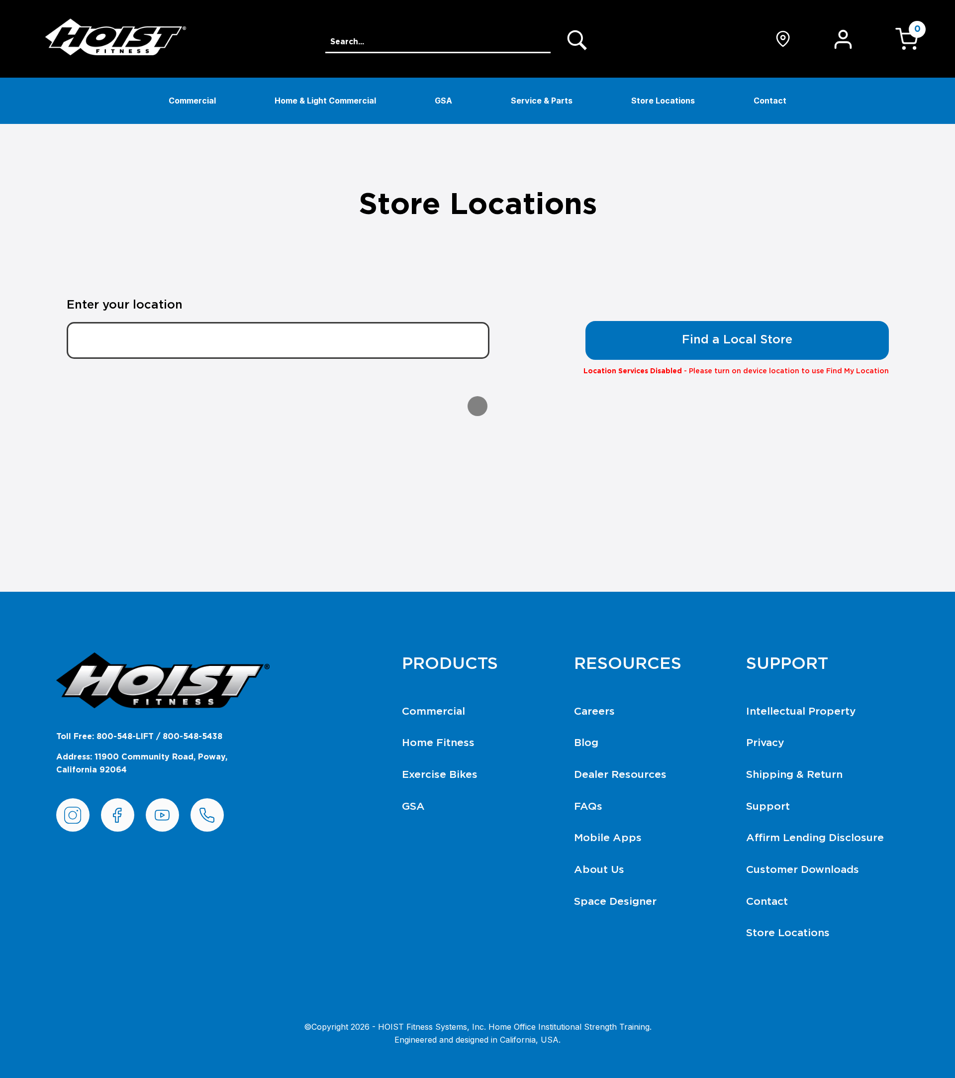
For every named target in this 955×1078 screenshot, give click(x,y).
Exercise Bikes (440, 774)
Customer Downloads (802, 869)
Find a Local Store (737, 340)
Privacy (765, 743)
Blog (586, 743)
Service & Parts (542, 101)
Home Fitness (438, 743)
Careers (594, 711)
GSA (443, 101)
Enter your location (125, 305)
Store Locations (663, 101)
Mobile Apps (608, 838)
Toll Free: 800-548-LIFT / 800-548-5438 (139, 737)
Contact (770, 101)
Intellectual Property (801, 711)
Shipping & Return (794, 774)
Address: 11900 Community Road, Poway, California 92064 (141, 763)
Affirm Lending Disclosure (815, 838)
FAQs (588, 806)
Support (768, 806)
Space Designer (615, 901)
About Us (599, 869)
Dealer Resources (620, 774)
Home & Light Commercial (325, 101)
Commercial (192, 101)
